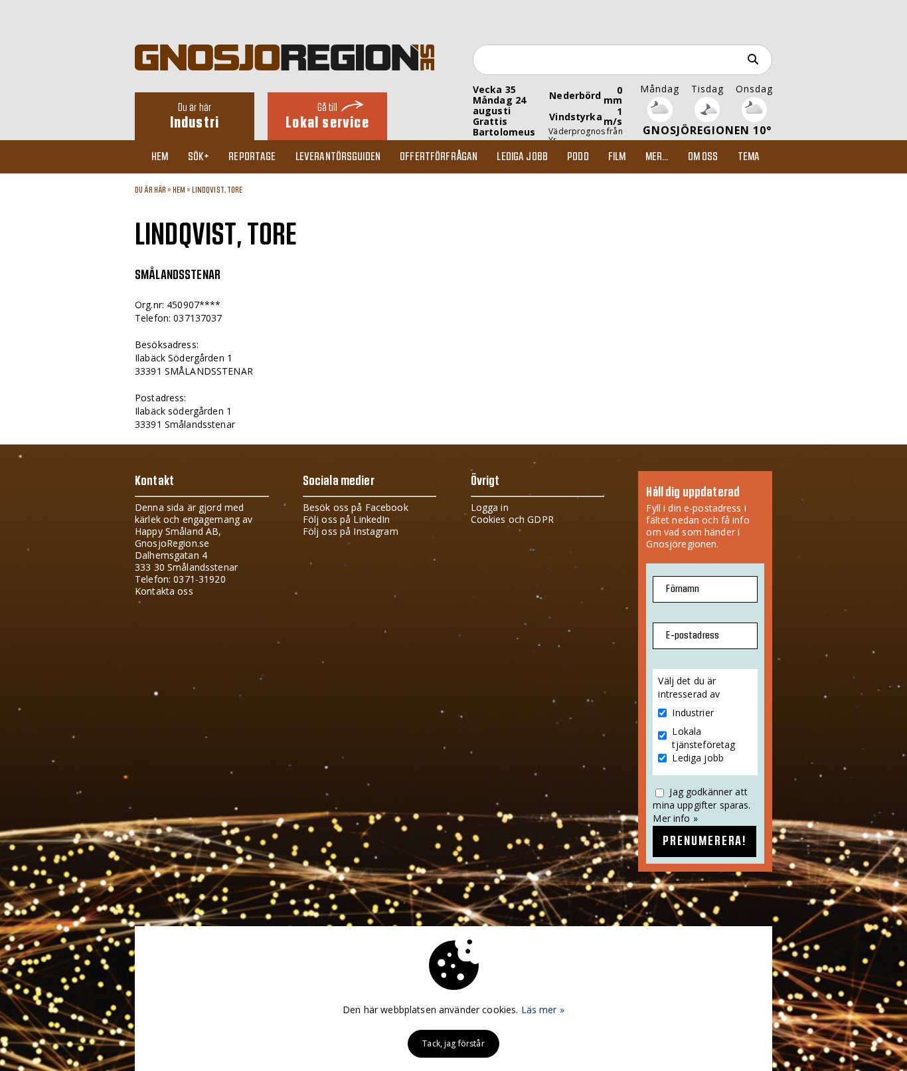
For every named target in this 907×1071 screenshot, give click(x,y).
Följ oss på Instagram (350, 531)
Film (617, 156)
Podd (578, 156)
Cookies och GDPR (512, 519)
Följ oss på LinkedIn (346, 519)
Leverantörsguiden (337, 156)
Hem (159, 156)
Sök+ (199, 156)
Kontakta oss (164, 591)
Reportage (252, 156)
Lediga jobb (522, 156)
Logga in (490, 507)
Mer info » (675, 818)
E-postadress (692, 635)
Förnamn (682, 589)
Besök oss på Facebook (355, 507)
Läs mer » (542, 1009)
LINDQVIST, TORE (217, 190)
